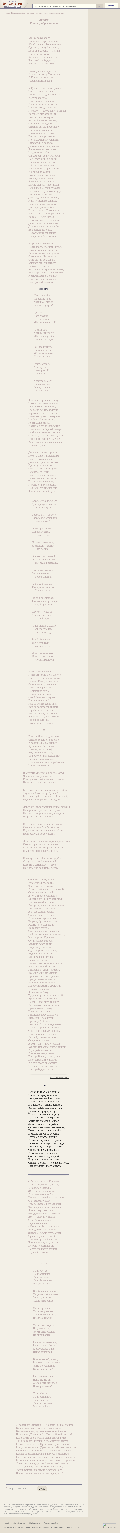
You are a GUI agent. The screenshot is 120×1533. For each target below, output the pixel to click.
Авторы (111, 5)
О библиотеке (34, 1523)
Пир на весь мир (57, 13)
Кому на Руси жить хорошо (34, 13)
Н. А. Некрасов (13, 13)
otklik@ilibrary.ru (17, 1523)
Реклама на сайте (51, 1523)
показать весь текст (59, 1077)
